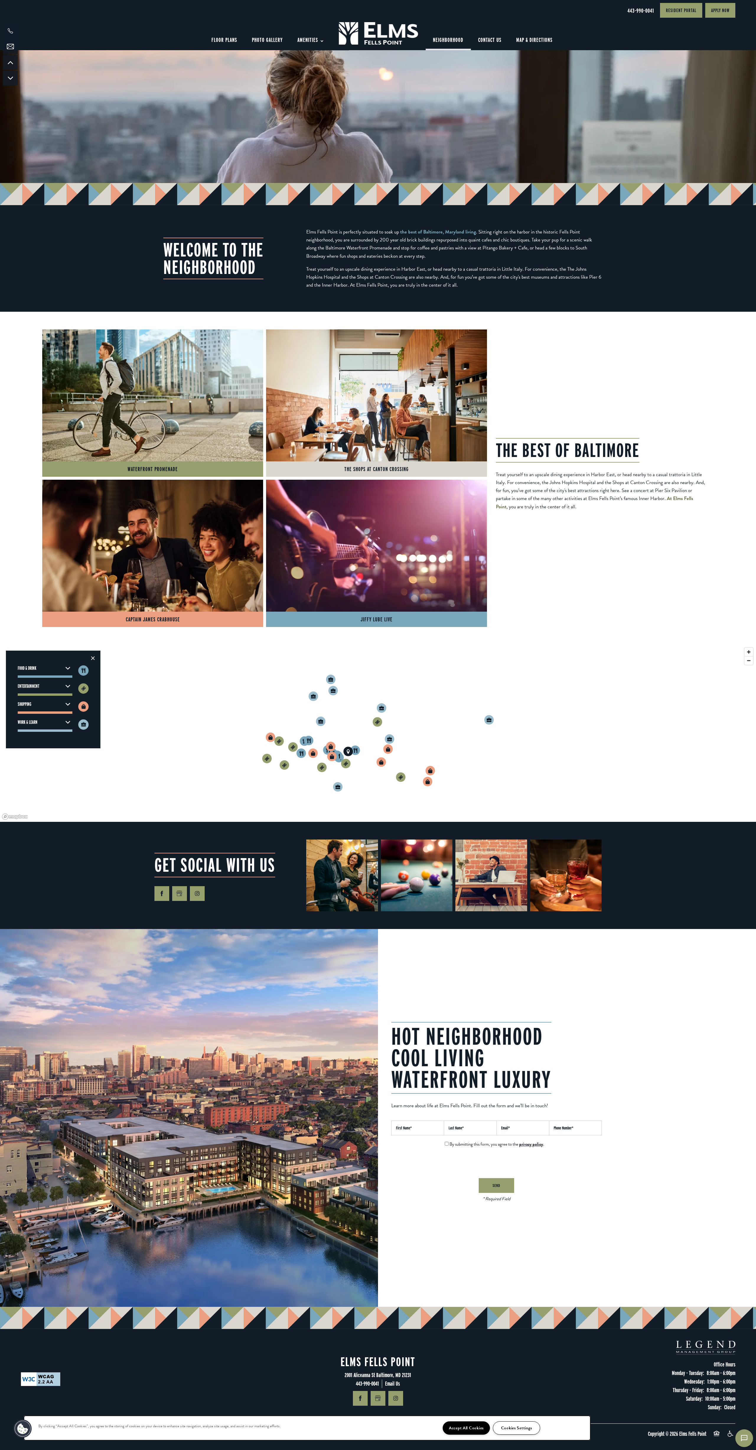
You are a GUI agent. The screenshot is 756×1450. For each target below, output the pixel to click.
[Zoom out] (748, 660)
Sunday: (714, 1407)
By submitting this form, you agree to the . (496, 1144)
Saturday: (694, 1398)
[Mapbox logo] (15, 816)
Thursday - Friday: (688, 1390)
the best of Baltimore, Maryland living (438, 232)
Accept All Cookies (466, 1428)
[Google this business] (179, 893)
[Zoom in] (748, 652)
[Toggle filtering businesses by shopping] (83, 706)
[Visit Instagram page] (197, 893)
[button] (681, 10)
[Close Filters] (92, 658)
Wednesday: (694, 1381)
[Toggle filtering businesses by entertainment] (83, 688)
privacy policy (531, 1144)
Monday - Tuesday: (688, 1372)
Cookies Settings (516, 1428)
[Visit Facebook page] (161, 893)
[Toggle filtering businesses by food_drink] (83, 670)
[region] (378, 733)
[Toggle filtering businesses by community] (83, 724)
